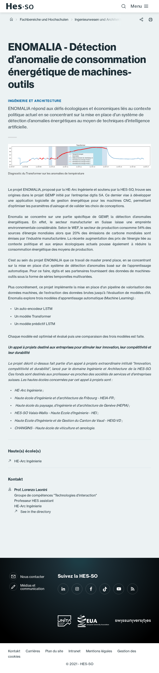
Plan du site (54, 651)
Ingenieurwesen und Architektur (99, 19)
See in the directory (35, 512)
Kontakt (14, 651)
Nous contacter (32, 576)
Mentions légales (99, 651)
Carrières (33, 651)
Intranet (75, 651)
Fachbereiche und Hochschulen (44, 19)
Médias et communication (32, 587)
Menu (136, 6)
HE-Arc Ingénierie (28, 461)
